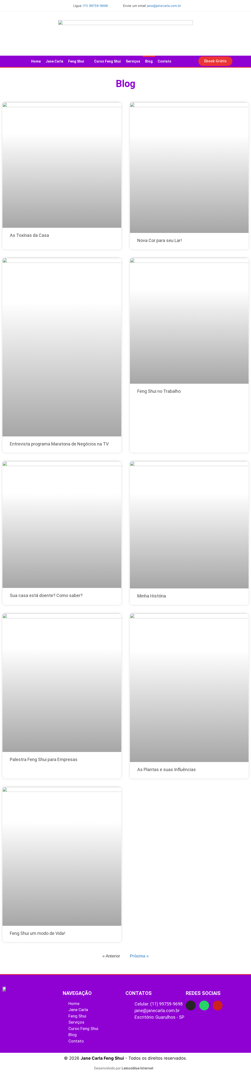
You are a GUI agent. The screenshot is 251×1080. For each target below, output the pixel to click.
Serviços (133, 61)
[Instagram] (191, 1005)
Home (36, 61)
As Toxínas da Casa (29, 235)
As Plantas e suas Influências (166, 769)
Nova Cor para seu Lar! (159, 240)
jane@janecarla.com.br (164, 6)
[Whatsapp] (204, 1005)
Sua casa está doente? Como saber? (46, 595)
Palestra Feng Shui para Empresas (43, 759)
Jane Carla (54, 61)
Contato (164, 61)
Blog (149, 61)
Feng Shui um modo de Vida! (37, 933)
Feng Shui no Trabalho (159, 391)
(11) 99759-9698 (95, 6)
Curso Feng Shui (107, 61)
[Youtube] (218, 1005)
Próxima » (139, 956)
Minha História (151, 595)
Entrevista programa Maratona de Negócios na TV (59, 443)
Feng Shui (76, 61)
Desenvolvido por (123, 1068)
